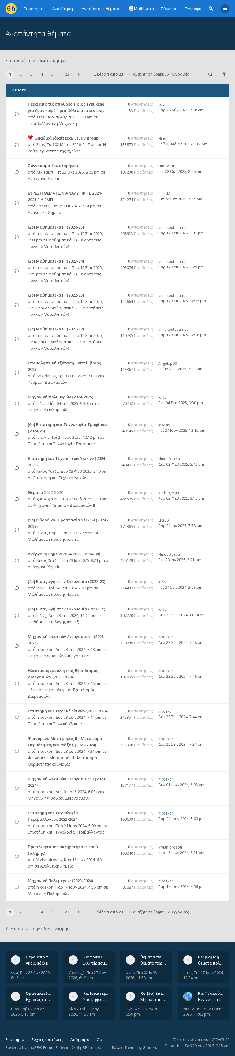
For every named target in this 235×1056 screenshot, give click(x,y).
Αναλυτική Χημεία (44, 212)
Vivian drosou (49, 859)
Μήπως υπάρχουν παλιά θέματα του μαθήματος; (153, 999)
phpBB (33, 1047)
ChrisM (42, 206)
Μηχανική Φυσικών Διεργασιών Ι (58, 656)
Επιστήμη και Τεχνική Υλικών (60, 477)
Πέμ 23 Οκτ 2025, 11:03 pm (202, 1011)
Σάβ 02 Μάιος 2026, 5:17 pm (27, 1011)
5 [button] (52, 74)
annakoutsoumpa (53, 233)
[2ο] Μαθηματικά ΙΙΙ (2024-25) (56, 227)
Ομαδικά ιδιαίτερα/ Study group (67, 138)
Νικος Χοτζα (47, 471)
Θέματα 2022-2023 (45, 492)
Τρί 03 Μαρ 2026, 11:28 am (84, 1011)
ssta (40, 117)
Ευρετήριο (15, 1039)
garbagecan (47, 499)
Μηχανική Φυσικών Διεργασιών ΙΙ (59, 798)
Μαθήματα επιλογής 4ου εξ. (54, 594)
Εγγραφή (193, 8)
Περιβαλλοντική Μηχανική (52, 123)
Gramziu (150, 1047)
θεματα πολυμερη (211, 963)
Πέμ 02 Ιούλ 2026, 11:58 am (141, 975)
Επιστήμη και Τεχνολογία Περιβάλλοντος (66, 832)
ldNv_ (41, 403)
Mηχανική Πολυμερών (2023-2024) (60, 880)
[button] (78, 74)
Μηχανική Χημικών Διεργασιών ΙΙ (64, 505)
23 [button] (67, 74)
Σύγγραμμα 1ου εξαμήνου (53, 165)
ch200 (41, 532)
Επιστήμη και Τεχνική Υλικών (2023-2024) (68, 711)
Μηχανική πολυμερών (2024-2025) (60, 397)
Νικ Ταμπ (44, 172)
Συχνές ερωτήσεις (47, 1039)
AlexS (73, 1009)
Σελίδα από (108, 74)
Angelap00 (46, 376)
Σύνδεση (169, 8)
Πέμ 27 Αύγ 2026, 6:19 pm (87, 975)
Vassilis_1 (77, 972)
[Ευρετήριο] (11, 8)
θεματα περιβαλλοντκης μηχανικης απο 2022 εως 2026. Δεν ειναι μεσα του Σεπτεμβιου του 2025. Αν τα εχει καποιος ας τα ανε (153, 963)
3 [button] (31, 74)
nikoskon (45, 649)
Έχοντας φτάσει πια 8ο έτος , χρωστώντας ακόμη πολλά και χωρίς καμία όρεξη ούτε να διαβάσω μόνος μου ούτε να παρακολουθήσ (39, 999)
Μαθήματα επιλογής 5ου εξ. (54, 539)
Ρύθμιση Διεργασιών (47, 382)
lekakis (43, 437)
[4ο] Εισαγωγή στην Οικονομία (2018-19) (66, 609)
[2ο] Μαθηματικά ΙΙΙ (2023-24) (56, 261)
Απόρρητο (79, 1039)
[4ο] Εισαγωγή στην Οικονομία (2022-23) (66, 581)
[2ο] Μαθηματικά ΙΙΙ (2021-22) (56, 329)
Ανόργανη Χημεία (44, 178)
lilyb (129, 1009)
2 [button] (21, 74)
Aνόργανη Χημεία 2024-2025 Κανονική (64, 554)
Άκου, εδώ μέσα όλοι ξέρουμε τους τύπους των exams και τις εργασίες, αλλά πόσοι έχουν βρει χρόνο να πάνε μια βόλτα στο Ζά (39, 963)
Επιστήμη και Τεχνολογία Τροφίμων (61, 443)
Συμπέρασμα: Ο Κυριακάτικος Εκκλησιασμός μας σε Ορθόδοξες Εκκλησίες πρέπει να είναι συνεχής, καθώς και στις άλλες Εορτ (96, 963)
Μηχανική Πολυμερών (48, 409)
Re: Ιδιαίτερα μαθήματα (106, 993)
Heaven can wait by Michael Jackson (211, 999)
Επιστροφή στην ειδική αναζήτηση (36, 60)
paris (130, 972)
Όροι (101, 1039)
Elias (40, 144)
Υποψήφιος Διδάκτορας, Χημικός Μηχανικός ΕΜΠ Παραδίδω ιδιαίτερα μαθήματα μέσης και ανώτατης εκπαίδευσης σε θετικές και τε (96, 999)
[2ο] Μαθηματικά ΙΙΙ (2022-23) (56, 295)
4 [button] (42, 74)
